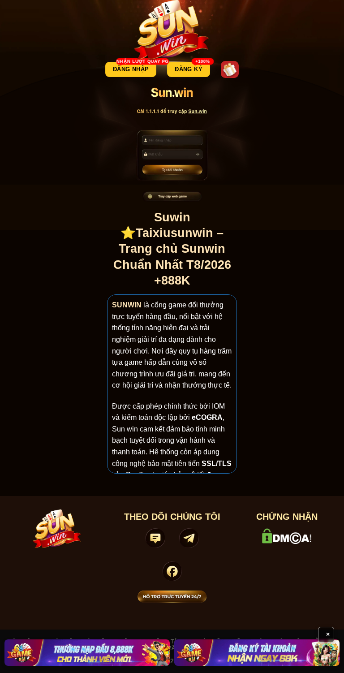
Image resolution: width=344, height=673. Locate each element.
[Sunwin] (172, 30)
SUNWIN (127, 305)
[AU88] (87, 652)
